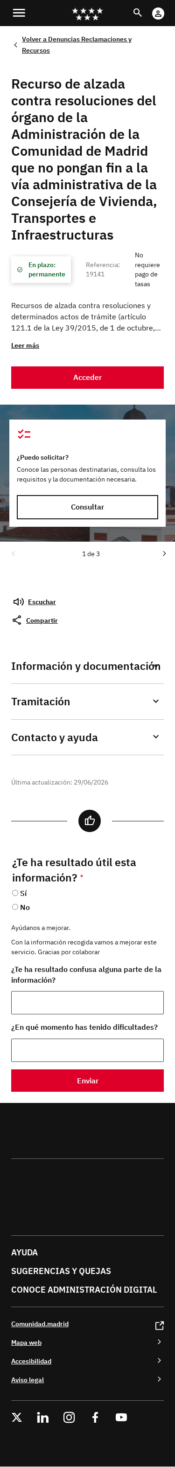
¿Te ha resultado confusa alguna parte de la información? (86, 974)
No (25, 907)
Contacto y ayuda (54, 737)
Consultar (87, 506)
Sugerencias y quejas (61, 1271)
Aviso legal (27, 1379)
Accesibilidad (31, 1361)
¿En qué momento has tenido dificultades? (84, 1027)
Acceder (87, 377)
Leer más (25, 345)
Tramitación (40, 701)
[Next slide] (164, 553)
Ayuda (24, 1252)
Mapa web (26, 1342)
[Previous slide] (12, 553)
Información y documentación (86, 666)
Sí (23, 893)
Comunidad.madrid (40, 1323)
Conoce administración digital (84, 1289)
